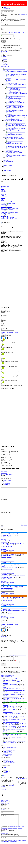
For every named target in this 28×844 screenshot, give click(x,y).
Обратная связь (4, 800)
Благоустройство (7, 754)
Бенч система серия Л (14, 100)
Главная (5, 59)
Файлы (2, 214)
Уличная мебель (7, 751)
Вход (4, 7)
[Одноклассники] (3, 338)
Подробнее (3, 539)
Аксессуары (3, 209)
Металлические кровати (9, 750)
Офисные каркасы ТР (14, 91)
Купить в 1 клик (14, 332)
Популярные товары (8, 161)
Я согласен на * (14, 826)
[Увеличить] (8, 217)
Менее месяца (6, 483)
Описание (3, 207)
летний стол (4, 473)
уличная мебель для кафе (7, 474)
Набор (2, 204)
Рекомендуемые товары (9, 162)
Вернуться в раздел (5, 201)
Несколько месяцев (8, 481)
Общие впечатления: (6, 512)
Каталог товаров (5, 66)
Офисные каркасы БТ (14, 89)
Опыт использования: (6, 478)
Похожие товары (5, 212)
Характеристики (5, 208)
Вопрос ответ (6, 63)
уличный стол (4, 471)
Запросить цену (13, 841)
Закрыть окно (4, 51)
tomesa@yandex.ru (22, 778)
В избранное (4, 542)
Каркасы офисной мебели (9, 748)
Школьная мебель (7, 752)
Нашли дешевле (13, 333)
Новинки (5, 160)
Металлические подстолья (9, 747)
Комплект (3, 205)
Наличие (3, 213)
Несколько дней (7, 480)
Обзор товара (4, 203)
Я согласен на (14, 32)
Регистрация (6, 8)
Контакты (5, 64)
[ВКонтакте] (1, 338)
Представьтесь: (4, 525)
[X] (7, 338)
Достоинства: (4, 486)
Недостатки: (4, 499)
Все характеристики (5, 308)
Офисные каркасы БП (14, 88)
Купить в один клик (17, 828)
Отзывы (3, 210)
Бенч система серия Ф (14, 101)
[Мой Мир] (5, 338)
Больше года (6, 484)
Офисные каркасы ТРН (15, 92)
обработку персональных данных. (17, 32)
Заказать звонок (23, 14)
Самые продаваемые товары (7, 675)
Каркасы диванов (7, 755)
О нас (4, 60)
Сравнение (11, 540)
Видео (2, 216)
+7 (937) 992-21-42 (5, 801)
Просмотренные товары (6, 676)
